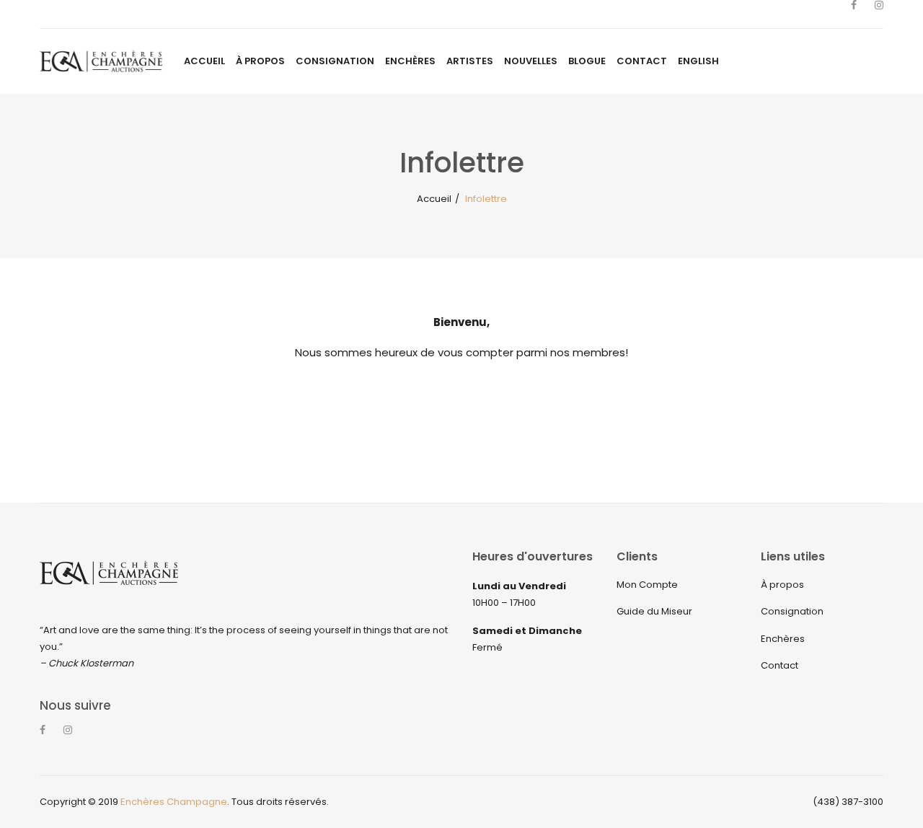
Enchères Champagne (173, 802)
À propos (782, 584)
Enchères (783, 639)
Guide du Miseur (654, 611)
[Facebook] (854, 14)
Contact (779, 665)
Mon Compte (647, 584)
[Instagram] (879, 14)
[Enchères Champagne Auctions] (101, 61)
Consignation (792, 611)
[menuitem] (204, 61)
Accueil (434, 199)
